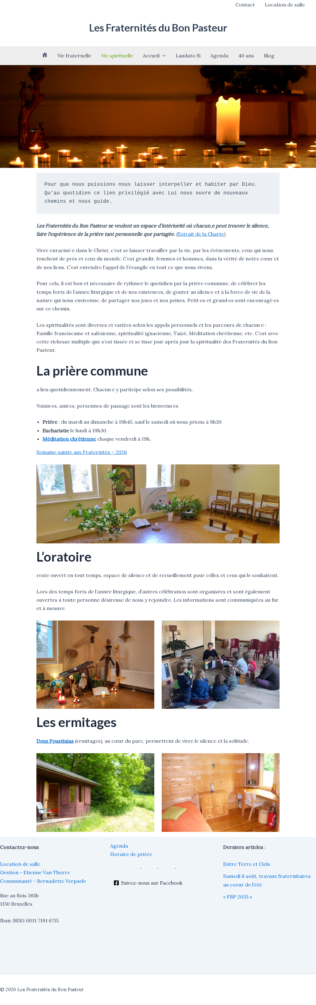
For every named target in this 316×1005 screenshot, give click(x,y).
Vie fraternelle (74, 55)
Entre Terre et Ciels (246, 864)
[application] (163, 55)
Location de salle (285, 5)
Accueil (151, 55)
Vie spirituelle (117, 55)
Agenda (219, 55)
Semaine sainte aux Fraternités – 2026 (81, 452)
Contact (245, 5)
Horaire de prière (131, 854)
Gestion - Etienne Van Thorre (35, 872)
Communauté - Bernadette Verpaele (43, 881)
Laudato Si (188, 55)
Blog (269, 55)
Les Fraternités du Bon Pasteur (158, 27)
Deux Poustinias (55, 741)
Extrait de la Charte (201, 234)
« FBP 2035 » (237, 897)
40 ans (246, 55)
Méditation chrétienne (69, 439)
